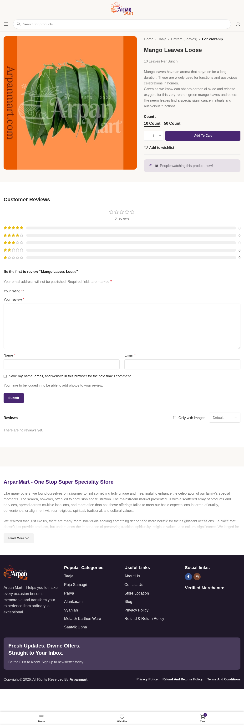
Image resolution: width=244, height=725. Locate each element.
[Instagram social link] (197, 576)
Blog (128, 602)
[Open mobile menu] (6, 24)
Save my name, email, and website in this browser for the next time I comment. (70, 376)
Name (9, 355)
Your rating (13, 291)
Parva (69, 593)
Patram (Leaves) (184, 39)
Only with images (191, 418)
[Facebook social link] (188, 576)
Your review (14, 299)
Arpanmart (78, 679)
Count (149, 116)
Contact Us (133, 585)
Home (148, 39)
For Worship (212, 39)
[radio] (152, 123)
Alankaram (73, 602)
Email (130, 355)
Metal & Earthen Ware (82, 618)
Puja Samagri (75, 585)
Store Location (136, 593)
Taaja (162, 39)
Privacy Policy (136, 610)
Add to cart (203, 135)
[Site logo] (122, 8)
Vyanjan (71, 610)
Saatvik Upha (75, 627)
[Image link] (16, 572)
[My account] (238, 24)
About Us (132, 576)
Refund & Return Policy (144, 618)
